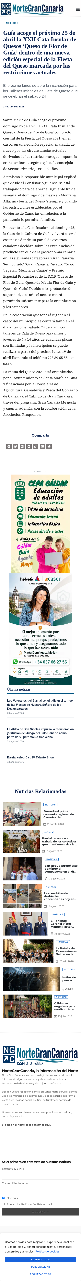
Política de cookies (47, 1251)
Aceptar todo (40, 1259)
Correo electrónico (15, 1183)
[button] (78, 9)
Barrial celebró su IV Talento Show (30, 757)
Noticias (12, 23)
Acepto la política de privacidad (29, 1204)
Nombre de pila (13, 1168)
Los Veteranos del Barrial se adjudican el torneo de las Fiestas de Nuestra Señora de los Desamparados (40, 704)
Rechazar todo (40, 1274)
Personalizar (40, 1266)
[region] (40, 1257)
